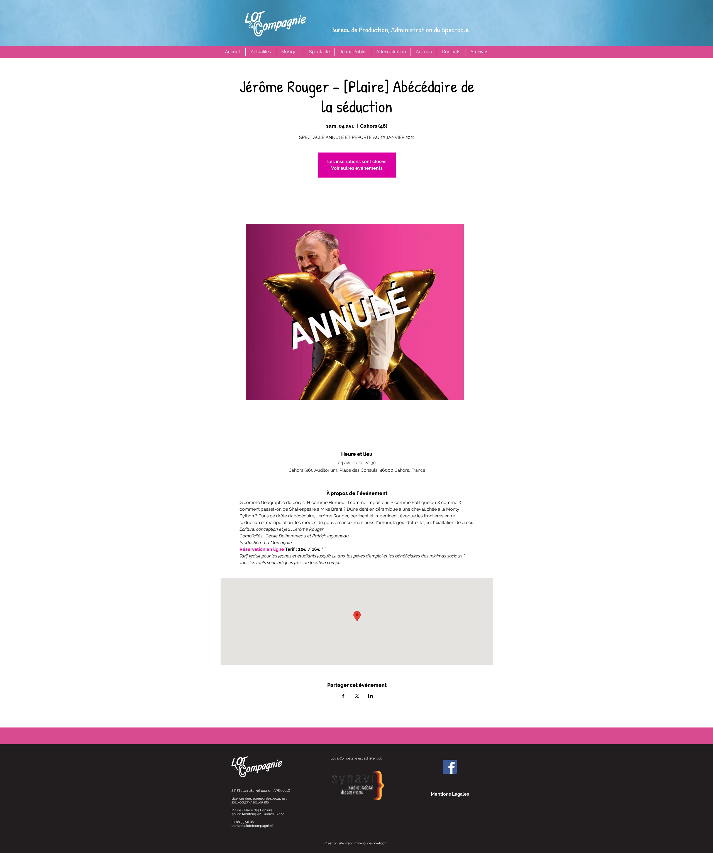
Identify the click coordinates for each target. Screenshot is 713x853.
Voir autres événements (357, 168)
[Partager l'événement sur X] (357, 696)
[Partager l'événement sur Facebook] (343, 696)
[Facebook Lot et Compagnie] (450, 767)
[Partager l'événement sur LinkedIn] (370, 696)
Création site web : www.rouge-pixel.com (355, 843)
